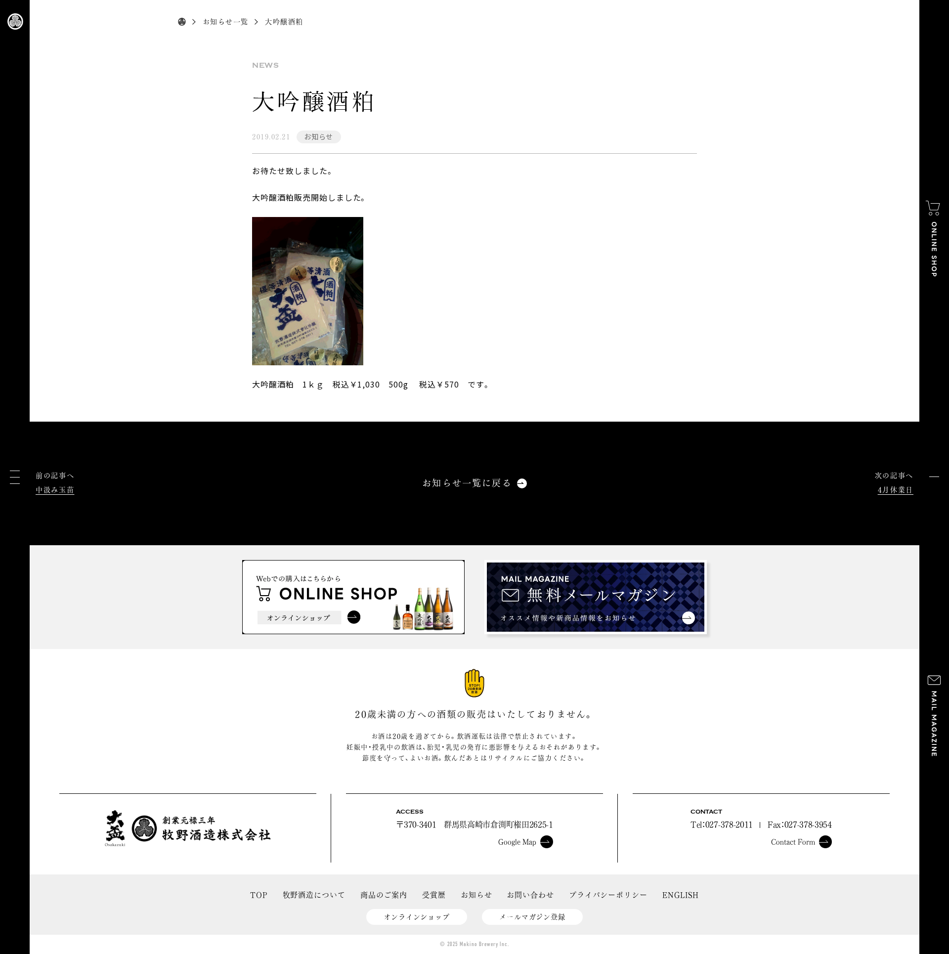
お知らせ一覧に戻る (467, 482)
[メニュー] (15, 477)
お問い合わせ (530, 895)
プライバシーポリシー (608, 895)
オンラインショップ (417, 916)
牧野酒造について (314, 895)
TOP (259, 895)
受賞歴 (434, 895)
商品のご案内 (383, 895)
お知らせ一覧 (225, 21)
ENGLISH (680, 895)
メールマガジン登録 (532, 916)
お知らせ (318, 136)
